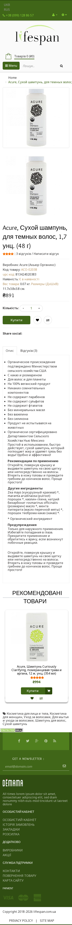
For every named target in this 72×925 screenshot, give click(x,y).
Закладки (11, 829)
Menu (12, 65)
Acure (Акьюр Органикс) (37, 265)
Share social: (12, 333)
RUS (7, 9)
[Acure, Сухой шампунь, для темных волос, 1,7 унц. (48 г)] (36, 186)
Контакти (11, 871)
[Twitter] (28, 741)
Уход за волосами (37, 717)
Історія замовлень (19, 825)
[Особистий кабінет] (54, 15)
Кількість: (11, 308)
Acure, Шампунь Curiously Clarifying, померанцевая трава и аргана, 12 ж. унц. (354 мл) (37, 670)
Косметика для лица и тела (27, 713)
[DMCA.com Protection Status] (11, 730)
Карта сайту (13, 880)
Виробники (13, 850)
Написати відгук (46, 254)
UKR (7, 5)
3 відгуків (23, 254)
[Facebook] (19, 741)
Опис (10, 351)
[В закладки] (32, 698)
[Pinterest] (46, 741)
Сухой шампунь (15, 724)
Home (12, 78)
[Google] (37, 741)
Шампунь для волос (50, 720)
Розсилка (11, 834)
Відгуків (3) (28, 351)
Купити (16, 320)
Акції (7, 855)
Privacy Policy (21, 920)
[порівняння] (41, 698)
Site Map (47, 920)
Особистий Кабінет (19, 820)
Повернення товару (19, 876)
